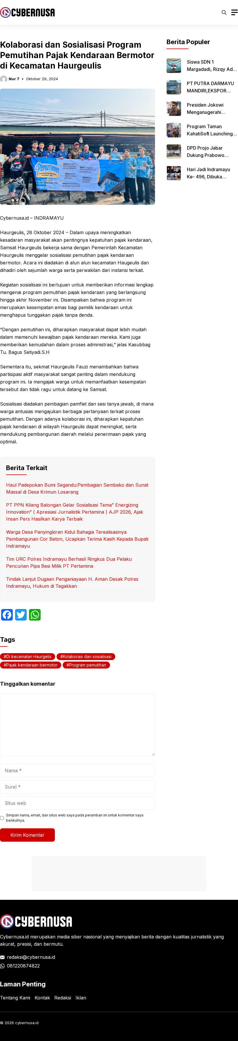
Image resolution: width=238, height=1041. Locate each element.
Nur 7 (14, 78)
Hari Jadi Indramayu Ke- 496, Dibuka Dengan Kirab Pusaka (210, 176)
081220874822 (23, 966)
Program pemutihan (87, 664)
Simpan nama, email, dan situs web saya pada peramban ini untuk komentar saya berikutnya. (74, 818)
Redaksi (62, 998)
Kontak (42, 998)
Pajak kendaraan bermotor (31, 664)
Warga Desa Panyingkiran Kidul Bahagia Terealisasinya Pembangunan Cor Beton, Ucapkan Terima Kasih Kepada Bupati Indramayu (77, 539)
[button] (224, 12)
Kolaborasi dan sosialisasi (87, 656)
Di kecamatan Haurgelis (28, 656)
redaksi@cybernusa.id (31, 957)
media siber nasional (79, 937)
